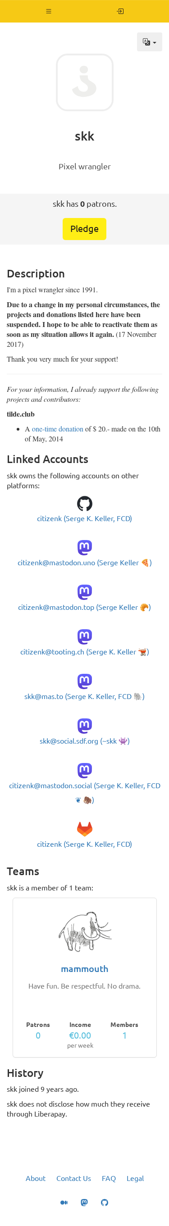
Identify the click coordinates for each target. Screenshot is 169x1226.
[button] (48, 11)
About (36, 1178)
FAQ (109, 1178)
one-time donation (57, 428)
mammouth (85, 968)
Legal (135, 1178)
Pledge (84, 228)
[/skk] (120, 11)
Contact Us (73, 1178)
